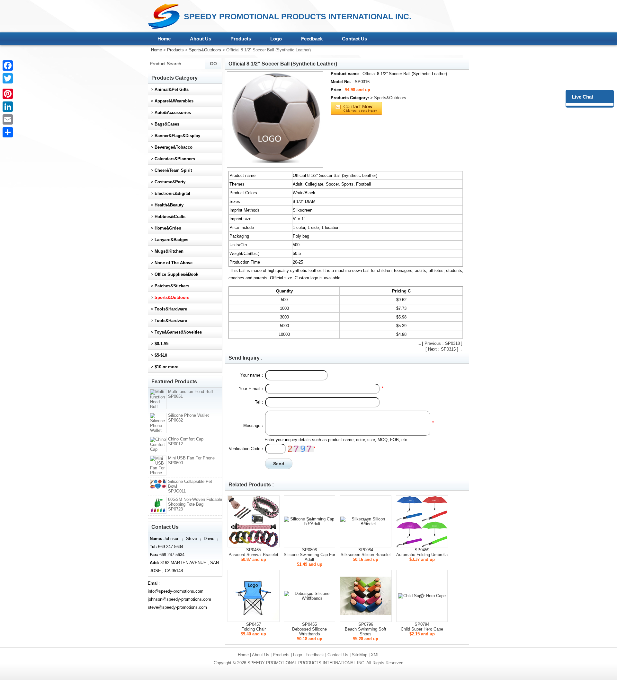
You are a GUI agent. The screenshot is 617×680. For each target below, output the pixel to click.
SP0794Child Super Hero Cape (422, 627)
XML (375, 654)
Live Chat (582, 97)
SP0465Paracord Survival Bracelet (253, 552)
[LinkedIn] (7, 106)
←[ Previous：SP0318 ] (440, 343)
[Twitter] (7, 78)
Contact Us (354, 38)
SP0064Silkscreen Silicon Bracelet (366, 552)
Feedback (312, 38)
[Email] (7, 119)
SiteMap (359, 654)
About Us (200, 38)
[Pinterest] (7, 93)
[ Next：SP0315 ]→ (443, 349)
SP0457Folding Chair (253, 627)
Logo (276, 38)
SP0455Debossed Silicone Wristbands (309, 629)
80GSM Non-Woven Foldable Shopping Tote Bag (195, 504)
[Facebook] (7, 65)
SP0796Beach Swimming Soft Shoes (365, 629)
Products (240, 38)
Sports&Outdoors (205, 50)
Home (164, 38)
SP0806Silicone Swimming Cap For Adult (309, 554)
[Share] (7, 132)
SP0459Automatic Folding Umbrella (422, 552)
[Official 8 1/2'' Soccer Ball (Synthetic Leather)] (275, 119)
